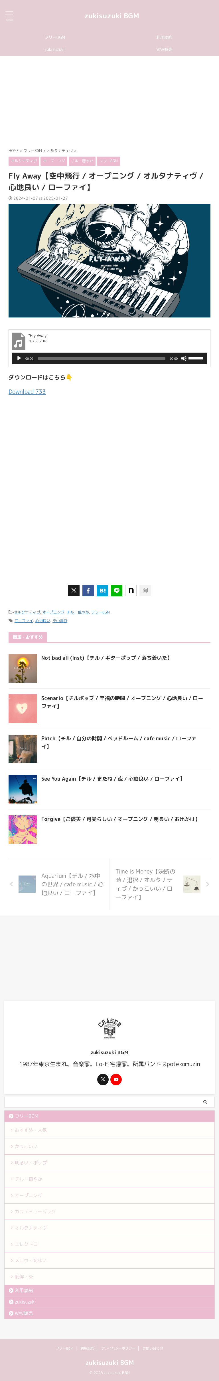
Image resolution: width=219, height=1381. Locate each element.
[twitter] (74, 590)
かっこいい (26, 1146)
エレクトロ (26, 1244)
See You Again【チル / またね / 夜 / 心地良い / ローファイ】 (113, 778)
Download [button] (27, 391)
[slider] (196, 358)
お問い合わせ (153, 1348)
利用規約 (164, 37)
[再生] (19, 358)
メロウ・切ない (31, 1260)
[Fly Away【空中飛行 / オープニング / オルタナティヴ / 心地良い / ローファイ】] (102, 590)
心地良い (42, 620)
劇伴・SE (24, 1277)
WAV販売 (164, 49)
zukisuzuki (54, 49)
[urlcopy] (145, 590)
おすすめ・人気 (31, 1130)
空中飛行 (59, 620)
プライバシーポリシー (118, 1348)
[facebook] (88, 590)
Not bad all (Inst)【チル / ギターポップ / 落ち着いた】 (106, 657)
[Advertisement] (109, 101)
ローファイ (24, 620)
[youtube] (116, 1079)
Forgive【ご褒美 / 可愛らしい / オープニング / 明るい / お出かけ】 (120, 819)
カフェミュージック (35, 1211)
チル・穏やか (78, 612)
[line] (116, 590)
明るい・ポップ (31, 1163)
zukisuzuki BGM (111, 15)
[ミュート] (184, 358)
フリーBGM (54, 37)
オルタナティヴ (27, 612)
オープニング (53, 612)
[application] (109, 358)
